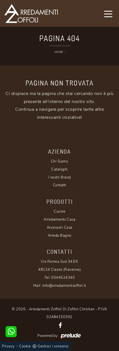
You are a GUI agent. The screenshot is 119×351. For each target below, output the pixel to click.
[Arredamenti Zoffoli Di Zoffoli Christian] (31, 13)
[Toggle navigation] (108, 13)
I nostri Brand (59, 177)
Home (59, 52)
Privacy (8, 346)
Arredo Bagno (59, 235)
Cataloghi (59, 169)
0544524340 (63, 277)
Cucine (59, 211)
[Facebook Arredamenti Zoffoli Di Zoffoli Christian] (60, 325)
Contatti (59, 185)
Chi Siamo (59, 161)
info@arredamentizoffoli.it (64, 285)
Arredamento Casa (59, 219)
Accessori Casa (60, 227)
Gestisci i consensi (53, 346)
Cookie (25, 346)
